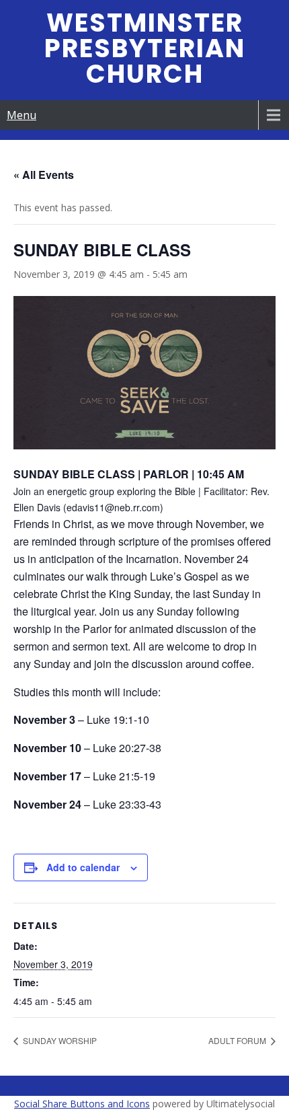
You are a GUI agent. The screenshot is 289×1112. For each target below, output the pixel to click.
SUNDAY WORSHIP (59, 1040)
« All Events (43, 174)
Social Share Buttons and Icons (82, 1103)
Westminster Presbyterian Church (144, 48)
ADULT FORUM (238, 1040)
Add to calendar (83, 867)
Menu (21, 115)
